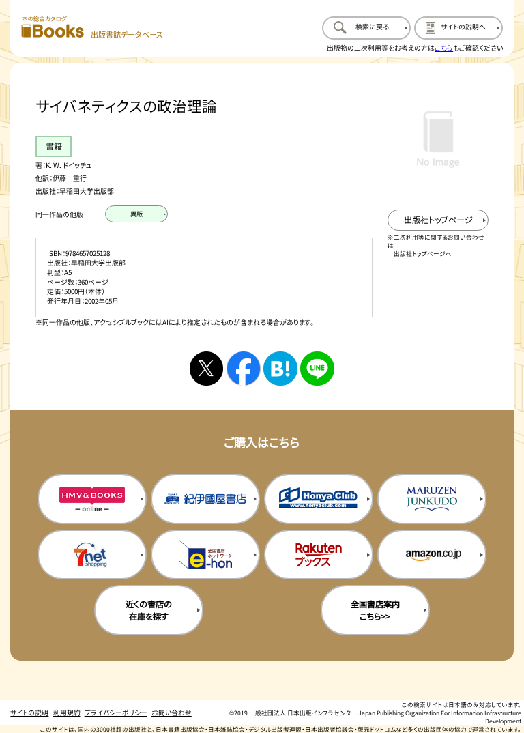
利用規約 (67, 712)
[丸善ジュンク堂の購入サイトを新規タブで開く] (431, 499)
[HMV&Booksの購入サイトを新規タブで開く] (92, 499)
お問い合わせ (171, 712)
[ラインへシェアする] (317, 368)
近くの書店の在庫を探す (149, 610)
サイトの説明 (29, 712)
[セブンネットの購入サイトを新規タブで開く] (92, 555)
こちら (444, 48)
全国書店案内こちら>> (375, 610)
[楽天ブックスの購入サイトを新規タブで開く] (318, 555)
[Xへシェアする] (206, 368)
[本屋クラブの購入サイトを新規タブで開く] (318, 499)
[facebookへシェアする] (243, 368)
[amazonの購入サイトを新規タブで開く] (431, 555)
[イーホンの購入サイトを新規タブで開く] (205, 555)
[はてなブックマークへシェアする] (280, 368)
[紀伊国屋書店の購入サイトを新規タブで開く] (205, 499)
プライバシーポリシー (116, 712)
